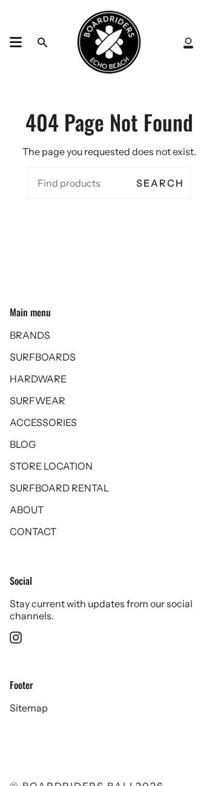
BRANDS (30, 335)
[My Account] (188, 42)
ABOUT (27, 510)
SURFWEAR (37, 401)
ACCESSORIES (43, 422)
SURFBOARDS (43, 357)
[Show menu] (15, 42)
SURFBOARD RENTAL (59, 488)
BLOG (23, 444)
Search (160, 183)
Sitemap (29, 708)
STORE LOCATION (51, 466)
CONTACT (33, 531)
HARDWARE (38, 379)
